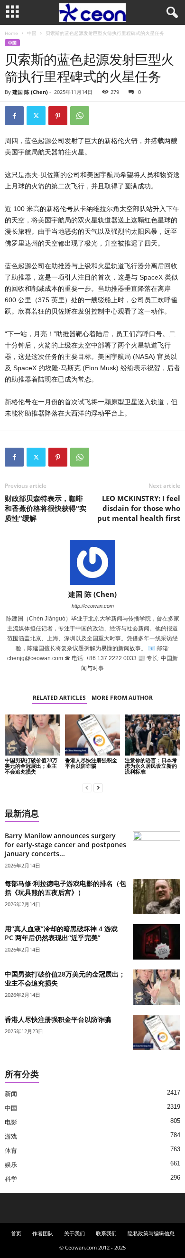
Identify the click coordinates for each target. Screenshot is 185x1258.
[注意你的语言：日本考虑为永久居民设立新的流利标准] (152, 735)
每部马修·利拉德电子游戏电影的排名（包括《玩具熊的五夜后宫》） (65, 888)
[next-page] (98, 787)
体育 (11, 1150)
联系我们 (106, 1233)
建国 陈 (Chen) (30, 91)
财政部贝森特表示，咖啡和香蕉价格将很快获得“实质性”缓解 (45, 508)
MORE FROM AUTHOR (122, 698)
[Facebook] (14, 115)
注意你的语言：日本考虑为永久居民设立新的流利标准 (151, 765)
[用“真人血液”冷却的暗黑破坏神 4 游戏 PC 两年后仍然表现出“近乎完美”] (156, 942)
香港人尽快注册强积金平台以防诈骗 (91, 762)
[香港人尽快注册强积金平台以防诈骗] (92, 735)
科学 (11, 1178)
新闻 (11, 1093)
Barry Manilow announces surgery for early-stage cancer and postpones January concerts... (65, 844)
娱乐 (11, 1164)
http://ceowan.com (93, 606)
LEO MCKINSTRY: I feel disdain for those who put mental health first (138, 508)
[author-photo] (92, 562)
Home (11, 33)
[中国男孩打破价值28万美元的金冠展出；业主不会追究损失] (32, 735)
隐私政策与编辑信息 (151, 1233)
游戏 (11, 1136)
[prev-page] (87, 787)
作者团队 (42, 1233)
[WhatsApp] (79, 115)
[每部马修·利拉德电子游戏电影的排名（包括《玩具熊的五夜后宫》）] (156, 896)
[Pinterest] (57, 115)
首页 (16, 1233)
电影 (11, 1122)
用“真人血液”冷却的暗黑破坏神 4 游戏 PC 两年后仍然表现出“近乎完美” (61, 933)
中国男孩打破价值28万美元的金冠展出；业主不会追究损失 (31, 765)
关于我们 (74, 1233)
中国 (32, 33)
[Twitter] (36, 115)
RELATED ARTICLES (59, 698)
